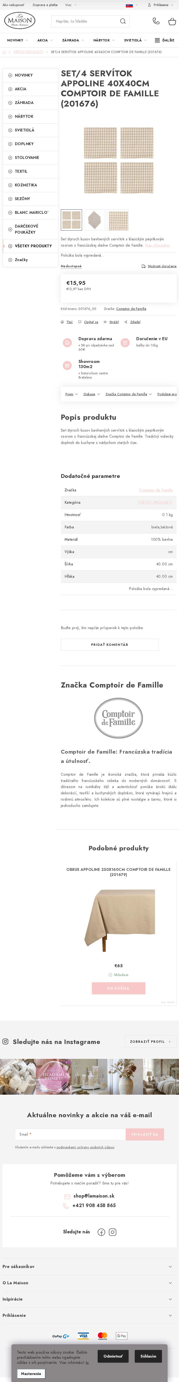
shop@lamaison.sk (94, 1196)
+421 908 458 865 (157, 21)
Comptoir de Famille (131, 308)
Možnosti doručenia (162, 266)
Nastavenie (31, 1373)
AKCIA (21, 89)
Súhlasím (148, 1356)
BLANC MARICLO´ (32, 212)
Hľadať (123, 21)
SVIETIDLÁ (24, 130)
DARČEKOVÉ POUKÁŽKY (26, 229)
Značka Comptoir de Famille (126, 394)
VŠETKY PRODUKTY (33, 246)
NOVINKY (24, 75)
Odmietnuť (113, 1356)
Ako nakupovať (13, 5)
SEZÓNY (22, 198)
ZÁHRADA (24, 102)
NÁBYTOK (24, 116)
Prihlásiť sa (144, 1134)
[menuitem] (18, 40)
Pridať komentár (109, 644)
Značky (21, 259)
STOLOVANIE (27, 157)
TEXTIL (21, 171)
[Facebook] (101, 1232)
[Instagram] (112, 1232)
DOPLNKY (24, 144)
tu (87, 1362)
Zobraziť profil (147, 1041)
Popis (69, 394)
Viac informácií (157, 245)
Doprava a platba (45, 5)
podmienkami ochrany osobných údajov (86, 1147)
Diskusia (89, 394)
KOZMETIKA (26, 185)
